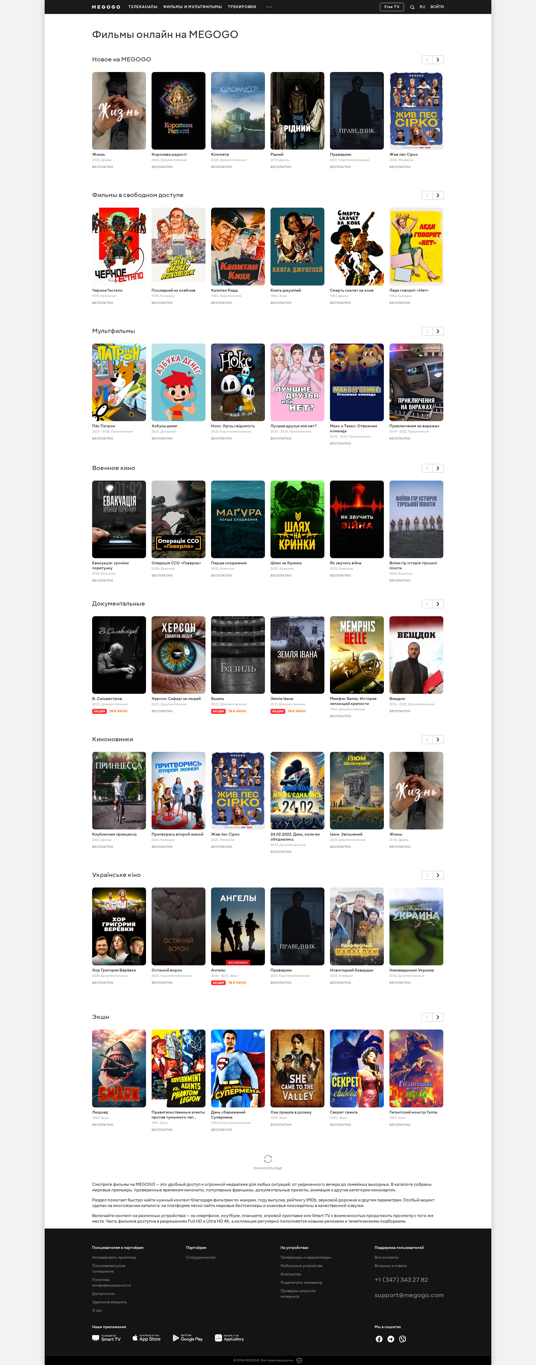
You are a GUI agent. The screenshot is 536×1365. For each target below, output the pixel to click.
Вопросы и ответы (391, 1265)
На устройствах (294, 1247)
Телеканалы (143, 6)
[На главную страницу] (106, 7)
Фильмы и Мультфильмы (192, 6)
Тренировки (242, 6)
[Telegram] (390, 1339)
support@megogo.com (409, 1295)
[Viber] (402, 1339)
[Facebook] (379, 1339)
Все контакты (387, 1257)
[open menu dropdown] (269, 7)
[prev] (427, 59)
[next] (438, 59)
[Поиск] (412, 7)
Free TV (392, 6)
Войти (437, 7)
